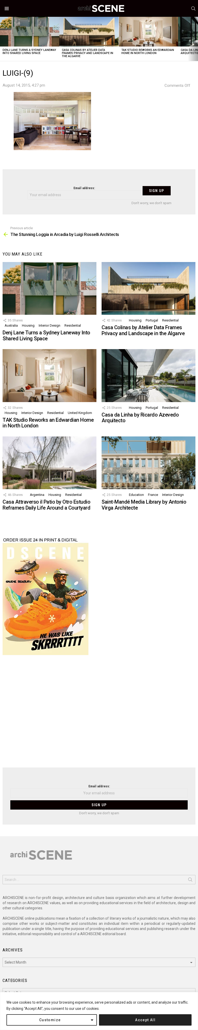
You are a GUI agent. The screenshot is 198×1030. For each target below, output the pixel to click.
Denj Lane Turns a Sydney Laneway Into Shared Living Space (29, 51)
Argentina (37, 495)
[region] (99, 1011)
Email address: (84, 188)
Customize (50, 1020)
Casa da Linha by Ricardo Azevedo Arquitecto (140, 418)
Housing (28, 325)
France (153, 495)
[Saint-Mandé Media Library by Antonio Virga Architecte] (148, 462)
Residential (72, 325)
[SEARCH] (193, 8)
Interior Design (49, 325)
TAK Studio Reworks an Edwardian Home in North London (147, 51)
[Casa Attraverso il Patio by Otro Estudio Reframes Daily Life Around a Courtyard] (49, 462)
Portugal (152, 320)
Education (136, 495)
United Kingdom (80, 413)
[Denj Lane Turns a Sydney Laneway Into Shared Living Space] (29, 32)
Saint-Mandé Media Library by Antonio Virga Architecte (144, 505)
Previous (2, 39)
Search (190, 880)
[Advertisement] (99, 714)
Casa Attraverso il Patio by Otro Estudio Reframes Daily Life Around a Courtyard (46, 505)
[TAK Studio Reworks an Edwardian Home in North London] (148, 32)
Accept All (145, 1020)
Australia (11, 325)
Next (195, 39)
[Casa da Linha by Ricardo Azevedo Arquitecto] (148, 375)
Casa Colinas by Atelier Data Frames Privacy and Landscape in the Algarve (87, 53)
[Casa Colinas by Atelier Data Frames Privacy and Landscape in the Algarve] (89, 32)
